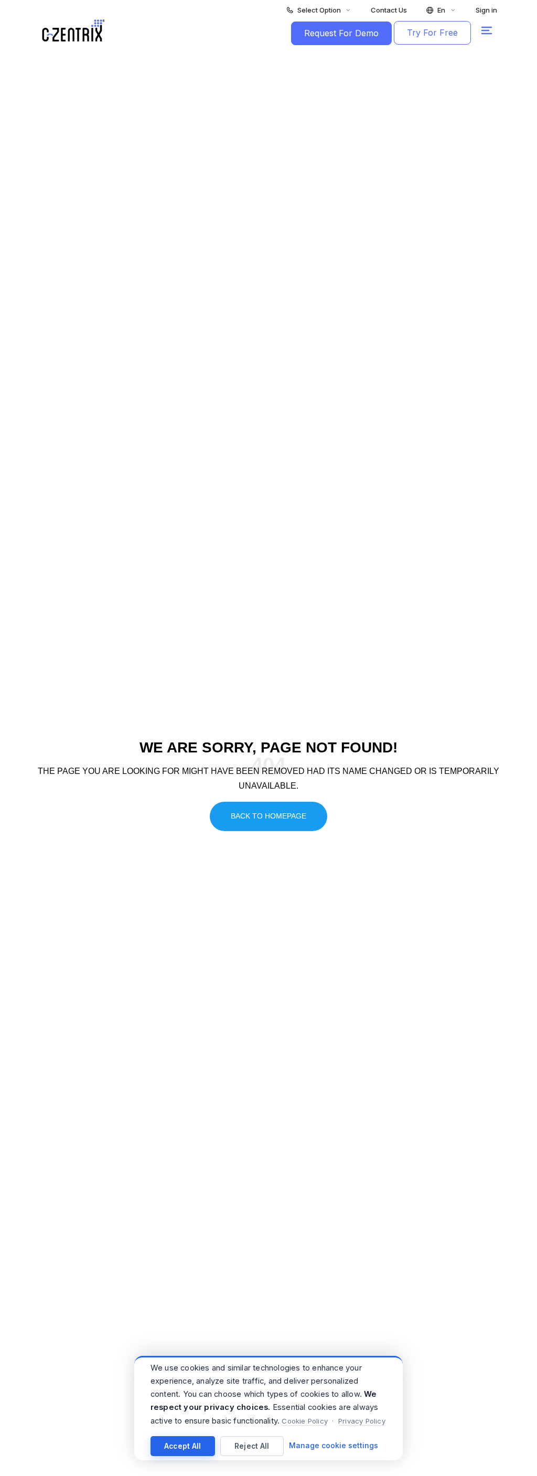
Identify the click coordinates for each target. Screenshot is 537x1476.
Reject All (252, 1446)
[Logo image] (73, 31)
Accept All (182, 1446)
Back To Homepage (268, 816)
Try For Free (432, 32)
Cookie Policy (305, 1421)
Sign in (486, 10)
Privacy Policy (361, 1421)
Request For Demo (341, 33)
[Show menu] (486, 30)
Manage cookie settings (333, 1445)
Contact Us (389, 10)
